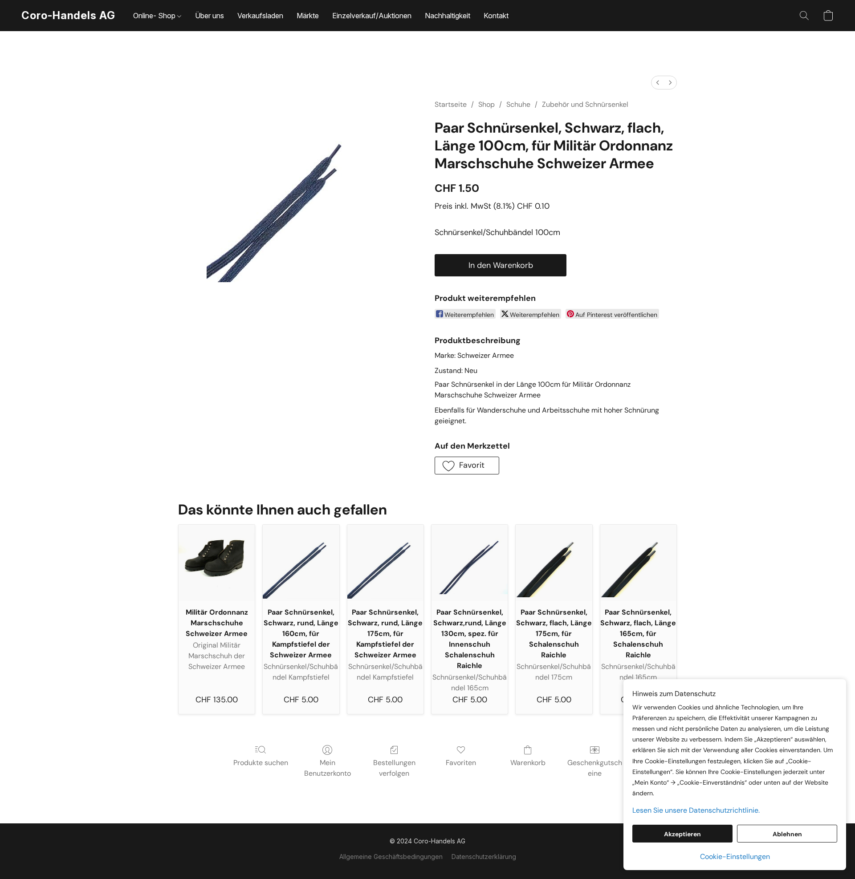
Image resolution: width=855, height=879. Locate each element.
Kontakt (496, 15)
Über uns (209, 15)
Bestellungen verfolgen (394, 768)
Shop (486, 104)
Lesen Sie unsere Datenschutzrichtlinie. (696, 810)
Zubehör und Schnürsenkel (585, 104)
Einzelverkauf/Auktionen (371, 15)
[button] (68, 15)
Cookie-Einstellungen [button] (735, 856)
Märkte (308, 15)
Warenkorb (528, 762)
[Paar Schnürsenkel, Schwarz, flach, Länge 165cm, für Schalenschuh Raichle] (638, 563)
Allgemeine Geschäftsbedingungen (391, 856)
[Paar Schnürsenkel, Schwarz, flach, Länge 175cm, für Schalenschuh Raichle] (554, 563)
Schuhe (518, 104)
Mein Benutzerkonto (327, 768)
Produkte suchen (260, 762)
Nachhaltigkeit (447, 15)
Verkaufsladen (260, 15)
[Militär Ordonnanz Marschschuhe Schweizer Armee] (217, 563)
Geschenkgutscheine (594, 768)
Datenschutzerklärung (484, 856)
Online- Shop (155, 15)
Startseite (451, 104)
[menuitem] (657, 82)
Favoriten (461, 762)
